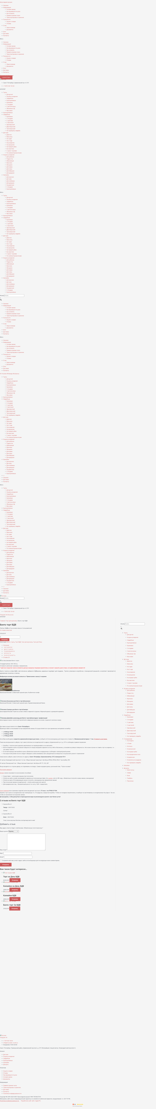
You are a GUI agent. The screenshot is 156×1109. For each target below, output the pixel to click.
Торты (5, 92)
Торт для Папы (37, 642)
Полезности (6, 19)
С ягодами (9, 104)
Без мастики (10, 149)
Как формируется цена (13, 11)
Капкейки (6, 175)
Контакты (6, 35)
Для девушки (10, 183)
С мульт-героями (11, 151)
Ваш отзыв (3, 850)
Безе (128, 775)
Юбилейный (10, 161)
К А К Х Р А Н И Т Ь (9, 655)
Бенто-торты (11, 642)
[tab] (59, 645)
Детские (5, 132)
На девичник (10, 185)
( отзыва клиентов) (6, 630)
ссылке (50, 778)
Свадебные (9, 98)
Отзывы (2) (6, 657)
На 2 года (9, 140)
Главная (2, 621)
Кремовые (9, 102)
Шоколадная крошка (6, 2)
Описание (6, 645)
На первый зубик (11, 146)
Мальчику (9, 136)
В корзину (5, 639)
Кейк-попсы (130, 770)
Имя (1, 853)
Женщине (9, 165)
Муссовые (9, 110)
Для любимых (10, 181)
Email (2, 857)
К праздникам (128, 739)
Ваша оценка (4, 831)
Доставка (6, 33)
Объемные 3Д (10, 108)
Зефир (129, 773)
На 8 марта (130, 740)
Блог (4, 31)
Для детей (9, 94)
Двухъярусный (10, 126)
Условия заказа (10, 9)
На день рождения (12, 96)
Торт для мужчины (11, 621)
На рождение (10, 143)
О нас (4, 25)
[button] (78, 39)
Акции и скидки (11, 21)
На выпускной (131, 749)
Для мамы (9, 167)
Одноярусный (10, 124)
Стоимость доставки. (100, 739)
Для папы (9, 169)
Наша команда (10, 27)
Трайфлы (129, 778)
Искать (2, 295)
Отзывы (8, 23)
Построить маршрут (6, 769)
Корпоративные (11, 100)
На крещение (10, 145)
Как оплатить (10, 13)
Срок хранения (4, 790)
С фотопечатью (11, 106)
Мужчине (9, 163)
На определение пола (133, 754)
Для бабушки (10, 171)
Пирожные (130, 781)
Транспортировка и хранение (15, 17)
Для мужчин (10, 177)
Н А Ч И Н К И (8, 647)
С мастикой (9, 122)
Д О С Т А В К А (8, 649)
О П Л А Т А (7, 653)
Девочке (9, 134)
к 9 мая (129, 743)
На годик (9, 138)
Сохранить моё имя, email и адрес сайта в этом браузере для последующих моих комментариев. (31, 860)
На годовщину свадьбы (13, 130)
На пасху (129, 746)
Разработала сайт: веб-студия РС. (31, 1101)
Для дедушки (10, 173)
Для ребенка (10, 157)
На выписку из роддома (134, 760)
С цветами (9, 120)
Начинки (5, 5)
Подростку (9, 159)
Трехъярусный (10, 128)
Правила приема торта (13, 15)
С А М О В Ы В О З (9, 651)
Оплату (2, 773)
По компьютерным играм (14, 153)
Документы (9, 29)
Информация (7, 7)
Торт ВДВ (18, 642)
